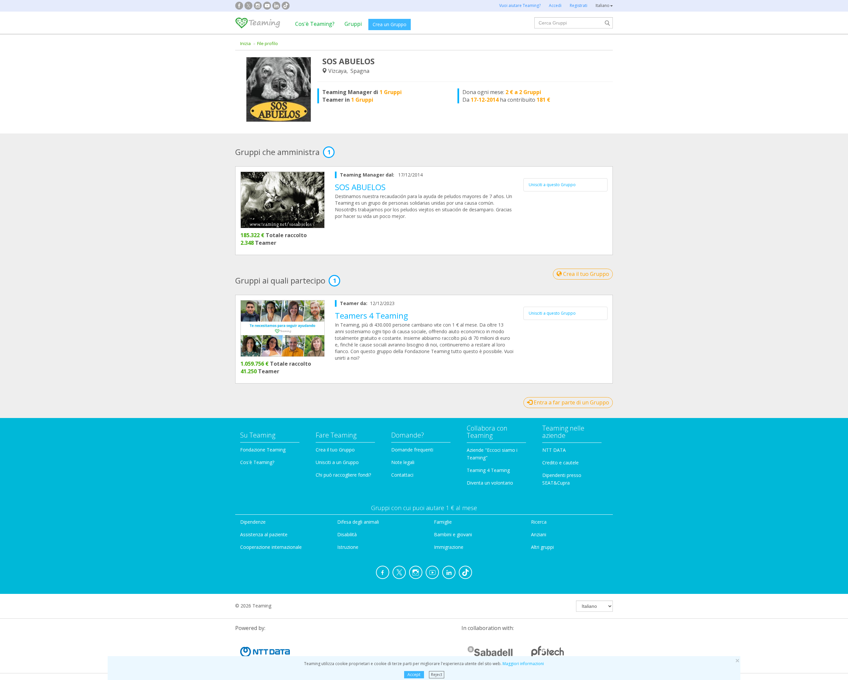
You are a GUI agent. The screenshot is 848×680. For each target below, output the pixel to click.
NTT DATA (554, 450)
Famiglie (443, 522)
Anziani (538, 534)
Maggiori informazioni (523, 663)
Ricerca (539, 522)
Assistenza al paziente (264, 534)
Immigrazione (448, 547)
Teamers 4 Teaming (371, 315)
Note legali (402, 462)
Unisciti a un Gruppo (337, 462)
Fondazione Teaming (263, 449)
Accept (413, 674)
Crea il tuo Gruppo (585, 274)
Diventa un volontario (490, 483)
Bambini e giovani (453, 534)
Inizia (245, 43)
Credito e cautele (560, 462)
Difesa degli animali (358, 522)
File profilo (267, 43)
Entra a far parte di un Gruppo (570, 402)
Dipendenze (253, 522)
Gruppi (353, 23)
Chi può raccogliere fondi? (343, 475)
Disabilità (347, 534)
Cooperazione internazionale (271, 547)
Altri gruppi (542, 547)
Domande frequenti (412, 449)
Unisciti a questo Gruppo (552, 184)
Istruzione (347, 547)
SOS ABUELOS (360, 187)
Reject (436, 674)
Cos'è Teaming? (315, 23)
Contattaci (402, 475)
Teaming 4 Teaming (488, 470)
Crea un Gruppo (389, 24)
